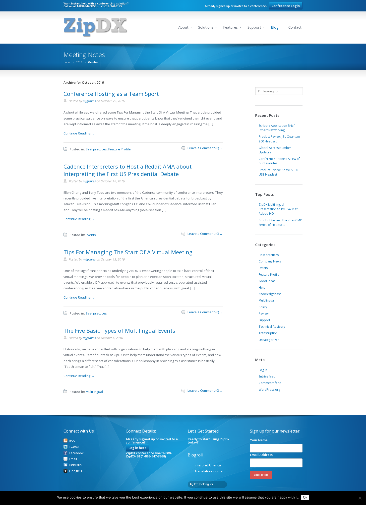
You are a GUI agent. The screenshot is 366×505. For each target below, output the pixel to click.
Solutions (205, 27)
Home (66, 62)
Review (263, 314)
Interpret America (208, 465)
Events (91, 235)
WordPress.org (269, 389)
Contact (295, 27)
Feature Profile (119, 149)
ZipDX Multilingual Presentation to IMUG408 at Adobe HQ (278, 209)
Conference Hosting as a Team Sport (111, 93)
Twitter (74, 447)
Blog (275, 27)
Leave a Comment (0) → (205, 148)
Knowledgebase (270, 294)
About (183, 27)
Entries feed (267, 376)
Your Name (259, 440)
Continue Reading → (78, 133)
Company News (270, 261)
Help (262, 287)
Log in (263, 370)
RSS (72, 441)
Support (254, 27)
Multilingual (94, 391)
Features (230, 27)
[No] (359, 498)
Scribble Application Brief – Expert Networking (278, 128)
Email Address (261, 454)
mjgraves (89, 101)
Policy (263, 307)
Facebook (76, 453)
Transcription (268, 333)
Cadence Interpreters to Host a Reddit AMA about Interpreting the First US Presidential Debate (127, 170)
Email (73, 459)
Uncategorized (269, 340)
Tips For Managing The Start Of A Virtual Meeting (127, 252)
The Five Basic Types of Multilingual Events (119, 330)
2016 (79, 62)
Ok (305, 497)
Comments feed (270, 383)
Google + (75, 471)
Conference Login (286, 5)
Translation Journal (209, 471)
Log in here (137, 447)
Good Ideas (267, 281)
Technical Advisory (272, 326)
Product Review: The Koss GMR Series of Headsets (280, 222)
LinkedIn (75, 465)
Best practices (96, 149)
